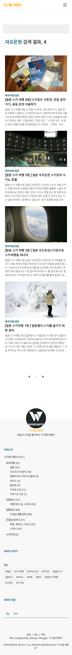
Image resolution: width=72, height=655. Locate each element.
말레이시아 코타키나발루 (24, 476)
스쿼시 (16, 528)
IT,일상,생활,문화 (21, 514)
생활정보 (13, 510)
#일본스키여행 (51, 577)
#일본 (8, 571)
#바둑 (29, 577)
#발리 (38, 577)
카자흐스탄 (18, 489)
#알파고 (9, 577)
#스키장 (20, 582)
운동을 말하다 (15, 520)
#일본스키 (57, 571)
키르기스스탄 (18, 494)
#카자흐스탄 (32, 571)
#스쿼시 (9, 582)
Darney (33, 638)
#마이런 (45, 571)
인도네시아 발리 (20, 472)
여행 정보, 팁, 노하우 (23, 504)
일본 (15, 467)
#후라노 (20, 577)
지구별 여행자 (12, 5)
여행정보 (13, 499)
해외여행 (13, 463)
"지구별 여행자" (56, 638)
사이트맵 (12, 534)
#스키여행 (19, 571)
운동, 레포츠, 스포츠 (22, 524)
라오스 (15, 481)
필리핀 (15, 485)
